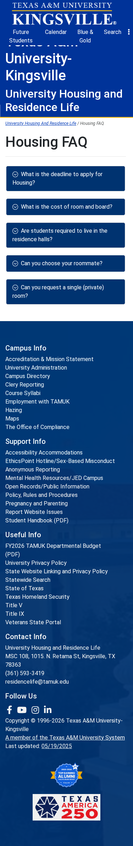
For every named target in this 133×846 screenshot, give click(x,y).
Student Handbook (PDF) (36, 520)
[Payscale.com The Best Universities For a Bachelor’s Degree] (66, 775)
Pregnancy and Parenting (36, 503)
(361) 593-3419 (24, 673)
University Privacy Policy (36, 563)
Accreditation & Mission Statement (49, 359)
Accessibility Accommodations (44, 452)
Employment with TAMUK (37, 401)
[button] (128, 32)
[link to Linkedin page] (48, 710)
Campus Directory (27, 376)
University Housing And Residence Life (40, 123)
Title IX (14, 613)
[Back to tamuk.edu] (64, 14)
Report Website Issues (34, 512)
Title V (13, 605)
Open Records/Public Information (47, 486)
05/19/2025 (56, 746)
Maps (12, 418)
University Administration (36, 367)
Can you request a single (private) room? (58, 291)
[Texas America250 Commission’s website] (66, 807)
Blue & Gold (85, 36)
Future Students (21, 36)
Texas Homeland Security (37, 596)
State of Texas (24, 588)
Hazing (13, 410)
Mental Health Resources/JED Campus (54, 478)
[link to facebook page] (10, 710)
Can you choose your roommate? (61, 263)
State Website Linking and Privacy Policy (56, 571)
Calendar (56, 32)
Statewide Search (27, 579)
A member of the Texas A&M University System (65, 737)
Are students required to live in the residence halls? (59, 235)
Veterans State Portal (33, 622)
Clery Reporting (24, 384)
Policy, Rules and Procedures (41, 495)
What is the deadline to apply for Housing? (57, 178)
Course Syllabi (22, 393)
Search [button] (112, 32)
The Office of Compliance (37, 427)
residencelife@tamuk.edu (37, 681)
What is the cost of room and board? (66, 206)
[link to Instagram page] (36, 710)
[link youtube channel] (23, 710)
